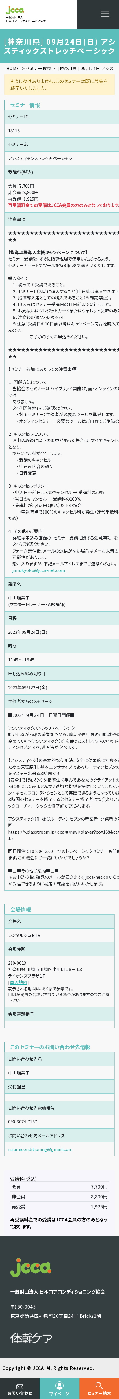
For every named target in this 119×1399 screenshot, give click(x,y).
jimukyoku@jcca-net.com (38, 570)
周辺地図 (18, 982)
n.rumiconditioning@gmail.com (40, 1149)
